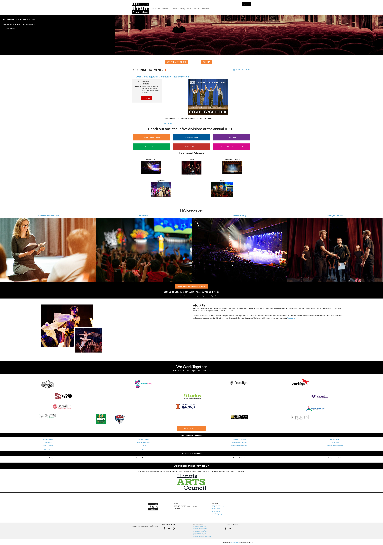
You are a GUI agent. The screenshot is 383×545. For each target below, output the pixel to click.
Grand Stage (335, 442)
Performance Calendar (217, 514)
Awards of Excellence (217, 509)
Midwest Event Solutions (239, 445)
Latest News (143, 216)
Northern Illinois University (335, 445)
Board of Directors (216, 511)
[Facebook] (164, 528)
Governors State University (239, 442)
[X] (169, 528)
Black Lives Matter (216, 505)
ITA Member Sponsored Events (48, 216)
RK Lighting (48, 450)
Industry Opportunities (335, 216)
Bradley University (143, 439)
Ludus (144, 445)
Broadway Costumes (239, 439)
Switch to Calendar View (243, 70)
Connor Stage (334, 439)
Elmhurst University (143, 442)
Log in (246, 4)
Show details (168, 123)
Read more (291, 318)
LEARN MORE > (10, 29)
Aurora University (47, 439)
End (140, 84)
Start (139, 82)
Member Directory (239, 216)
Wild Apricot (235, 542)
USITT (144, 450)
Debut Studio (48, 442)
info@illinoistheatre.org (179, 509)
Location (138, 86)
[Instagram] (174, 528)
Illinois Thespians (47, 445)
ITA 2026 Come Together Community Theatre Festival (161, 76)
